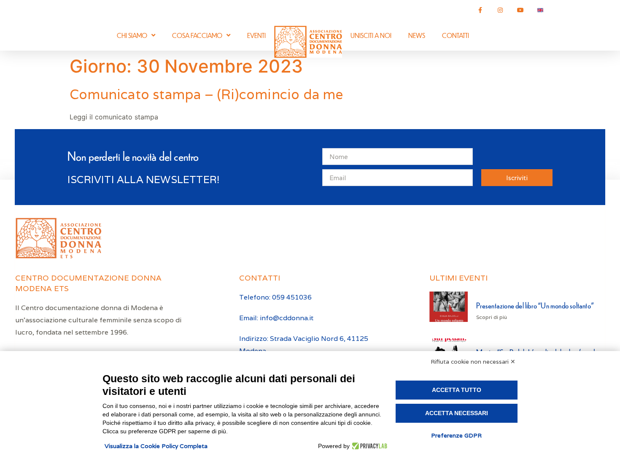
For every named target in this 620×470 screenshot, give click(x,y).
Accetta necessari (456, 413)
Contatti (455, 35)
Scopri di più (491, 317)
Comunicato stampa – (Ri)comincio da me (206, 94)
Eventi (256, 35)
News (416, 35)
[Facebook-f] (480, 10)
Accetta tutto (456, 389)
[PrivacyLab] (368, 446)
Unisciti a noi (370, 35)
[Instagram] (500, 10)
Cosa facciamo (197, 35)
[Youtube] (520, 10)
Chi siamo (132, 35)
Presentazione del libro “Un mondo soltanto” (535, 305)
